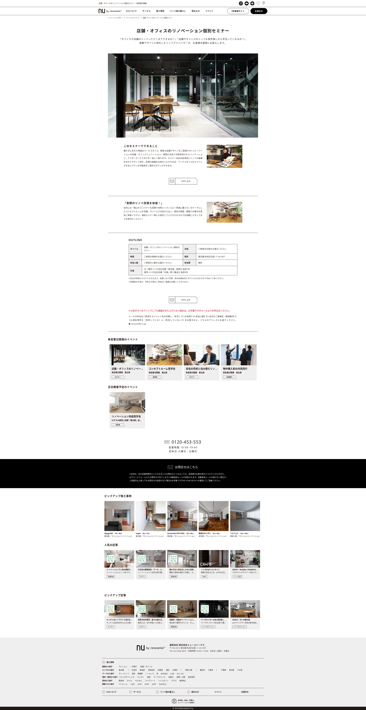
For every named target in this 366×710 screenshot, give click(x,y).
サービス (147, 11)
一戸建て (133, 666)
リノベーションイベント (132, 18)
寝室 (149, 677)
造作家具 (191, 677)
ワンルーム (123, 684)
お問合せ (259, 11)
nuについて (131, 11)
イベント (209, 11)
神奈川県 (188, 670)
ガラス (174, 680)
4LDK (154, 684)
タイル (129, 680)
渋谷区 (134, 670)
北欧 (133, 673)
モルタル (138, 680)
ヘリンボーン (163, 680)
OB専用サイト (238, 11)
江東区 (175, 670)
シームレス (149, 673)
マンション (123, 666)
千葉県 (223, 670)
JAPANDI (164, 673)
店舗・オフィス (146, 666)
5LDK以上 (163, 684)
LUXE (172, 673)
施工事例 (160, 11)
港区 (167, 670)
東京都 (121, 670)
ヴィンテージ (124, 673)
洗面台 (170, 677)
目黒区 (160, 670)
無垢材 (121, 680)
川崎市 (210, 670)
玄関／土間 (180, 677)
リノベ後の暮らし (178, 11)
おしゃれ (180, 673)
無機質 (140, 673)
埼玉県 (231, 670)
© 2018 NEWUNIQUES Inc (183, 708)
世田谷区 (151, 670)
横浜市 (202, 670)
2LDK (140, 684)
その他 (239, 670)
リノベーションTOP (114, 18)
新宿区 (142, 670)
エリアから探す (108, 670)
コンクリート (150, 680)
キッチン (140, 677)
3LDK (147, 684)
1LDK (132, 684)
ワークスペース (159, 677)
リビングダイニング (126, 677)
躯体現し (183, 680)
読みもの (196, 11)
